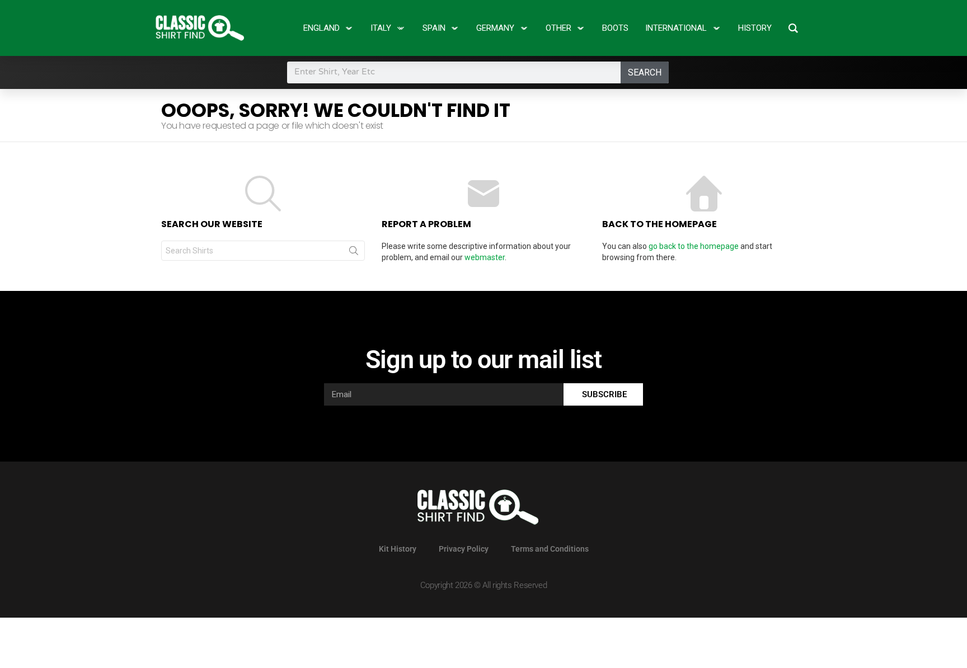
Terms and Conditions (550, 548)
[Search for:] (263, 251)
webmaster (484, 257)
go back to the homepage (694, 246)
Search (644, 72)
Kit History (397, 548)
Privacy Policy (464, 548)
